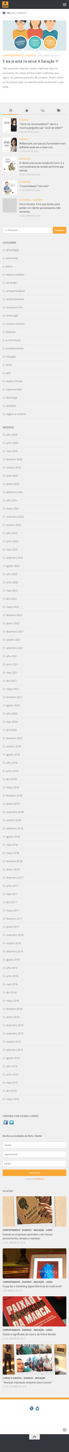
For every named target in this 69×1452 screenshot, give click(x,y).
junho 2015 (12, 1074)
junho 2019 (12, 771)
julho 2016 (11, 967)
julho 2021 (11, 656)
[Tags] (58, 111)
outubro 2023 (13, 525)
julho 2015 (11, 1066)
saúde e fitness (14, 381)
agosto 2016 (13, 959)
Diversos (30, 55)
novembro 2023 (15, 516)
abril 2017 (11, 902)
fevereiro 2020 (14, 738)
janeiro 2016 (12, 1017)
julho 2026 (11, 434)
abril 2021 (11, 680)
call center (11, 282)
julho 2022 (11, 574)
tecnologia (11, 397)
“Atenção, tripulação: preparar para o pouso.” (28, 1382)
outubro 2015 (13, 1041)
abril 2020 (11, 730)
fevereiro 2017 (14, 918)
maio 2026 (12, 451)
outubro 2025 (13, 467)
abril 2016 (11, 992)
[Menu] (64, 4)
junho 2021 (12, 664)
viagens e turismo (15, 414)
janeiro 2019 (12, 803)
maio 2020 (12, 721)
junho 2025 (12, 475)
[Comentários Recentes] (42, 111)
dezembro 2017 (15, 877)
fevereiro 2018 (14, 861)
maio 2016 (12, 984)
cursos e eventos (15, 323)
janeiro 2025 (12, 484)
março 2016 (12, 1000)
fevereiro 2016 (14, 1008)
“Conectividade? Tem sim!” (34, 186)
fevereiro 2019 (14, 795)
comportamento (13, 55)
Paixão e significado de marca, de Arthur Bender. (30, 1334)
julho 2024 (11, 500)
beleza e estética (15, 274)
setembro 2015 (14, 1050)
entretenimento (15, 348)
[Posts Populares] (26, 111)
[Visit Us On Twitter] (11, 1124)
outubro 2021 (13, 639)
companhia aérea (15, 291)
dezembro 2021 (15, 631)
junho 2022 (12, 582)
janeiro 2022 (12, 623)
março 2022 (12, 607)
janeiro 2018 (12, 869)
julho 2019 (11, 762)
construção (12, 315)
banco (9, 266)
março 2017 (12, 910)
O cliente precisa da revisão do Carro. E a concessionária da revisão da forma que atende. (41, 166)
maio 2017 (12, 894)
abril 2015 (11, 1091)
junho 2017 (12, 885)
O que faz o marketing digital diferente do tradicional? (32, 1286)
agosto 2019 (13, 754)
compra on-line (14, 307)
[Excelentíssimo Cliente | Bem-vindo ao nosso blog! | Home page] (6, 4)
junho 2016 (12, 976)
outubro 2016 (13, 943)
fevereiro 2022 (14, 615)
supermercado (14, 389)
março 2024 (12, 508)
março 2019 (12, 787)
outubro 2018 (13, 820)
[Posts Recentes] (11, 111)
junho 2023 (12, 541)
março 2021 (12, 689)
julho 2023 (11, 533)
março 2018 (12, 853)
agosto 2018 (13, 836)
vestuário (11, 405)
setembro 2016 (14, 951)
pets (8, 373)
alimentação (12, 250)
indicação (11, 356)
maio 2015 (12, 1082)
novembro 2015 (15, 1033)
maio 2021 (12, 672)
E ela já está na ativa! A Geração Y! (31, 61)
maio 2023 (12, 549)
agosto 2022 (13, 566)
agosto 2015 (13, 1058)
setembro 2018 (14, 828)
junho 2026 (12, 443)
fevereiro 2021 (14, 697)
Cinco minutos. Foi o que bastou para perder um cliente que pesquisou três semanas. (40, 208)
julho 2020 (11, 713)
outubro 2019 (13, 746)
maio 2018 (12, 844)
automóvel (25, 159)
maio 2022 (12, 590)
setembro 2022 (14, 557)
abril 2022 (11, 598)
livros (9, 364)
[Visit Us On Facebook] (5, 1124)
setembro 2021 (14, 648)
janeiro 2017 (12, 926)
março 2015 (12, 1099)
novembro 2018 (15, 812)
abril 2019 (11, 779)
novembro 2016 (15, 935)
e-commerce (13, 340)
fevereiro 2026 (14, 459)
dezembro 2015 (15, 1025)
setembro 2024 (14, 492)
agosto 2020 (13, 705)
